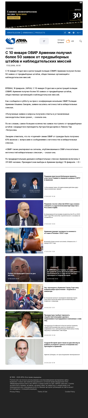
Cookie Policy (70, 392)
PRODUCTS (40, 33)
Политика (9, 48)
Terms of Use (42, 392)
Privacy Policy (15, 392)
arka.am (64, 383)
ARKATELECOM (13, 33)
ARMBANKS (28, 33)
